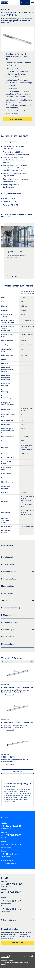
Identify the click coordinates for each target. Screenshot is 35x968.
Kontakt (4, 878)
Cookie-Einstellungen (17, 962)
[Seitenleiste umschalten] (27, 2)
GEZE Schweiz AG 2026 (7, 960)
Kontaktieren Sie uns (17, 119)
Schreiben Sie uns (8, 920)
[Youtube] (32, 956)
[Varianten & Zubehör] (17, 662)
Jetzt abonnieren (17, 943)
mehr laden (17, 771)
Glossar (26, 962)
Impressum (4, 964)
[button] (7, 276)
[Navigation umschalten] (32, 2)
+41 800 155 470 (11, 853)
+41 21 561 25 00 (11, 835)
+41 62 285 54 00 (11, 825)
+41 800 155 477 (11, 844)
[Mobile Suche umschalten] (22, 2)
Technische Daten (21, 136)
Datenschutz (8, 962)
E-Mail (13, 801)
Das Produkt (6, 136)
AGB (2, 962)
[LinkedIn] (29, 956)
